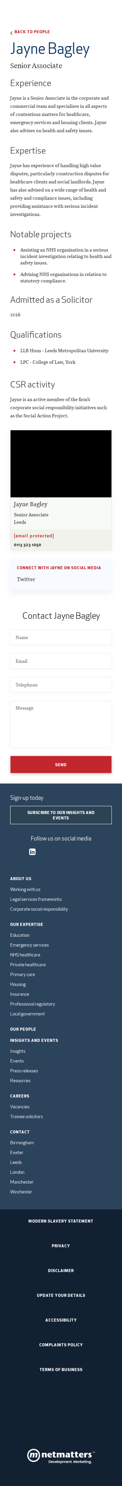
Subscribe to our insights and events (61, 815)
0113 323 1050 (27, 544)
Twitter (26, 579)
